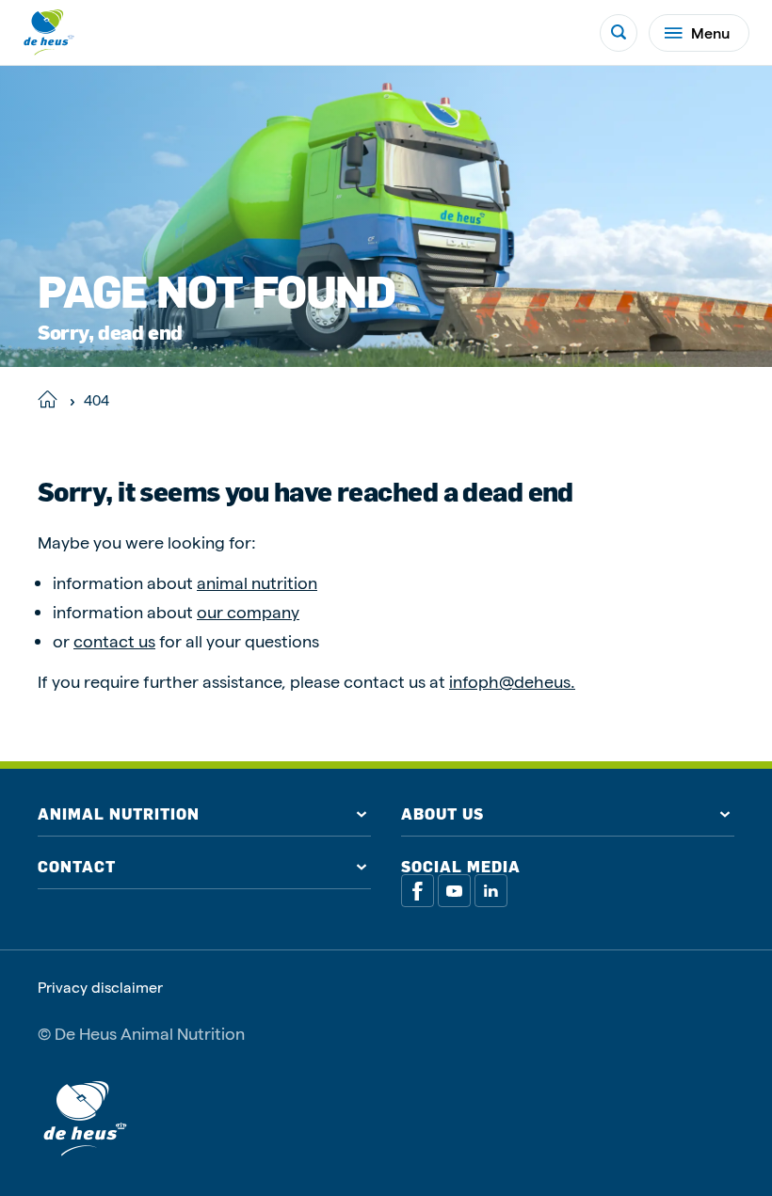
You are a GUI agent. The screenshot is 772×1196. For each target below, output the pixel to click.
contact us (114, 640)
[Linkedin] (490, 890)
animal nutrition (257, 582)
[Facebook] (417, 890)
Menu (710, 32)
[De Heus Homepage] (49, 32)
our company (248, 611)
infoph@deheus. (512, 681)
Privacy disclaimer (100, 987)
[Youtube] (454, 890)
